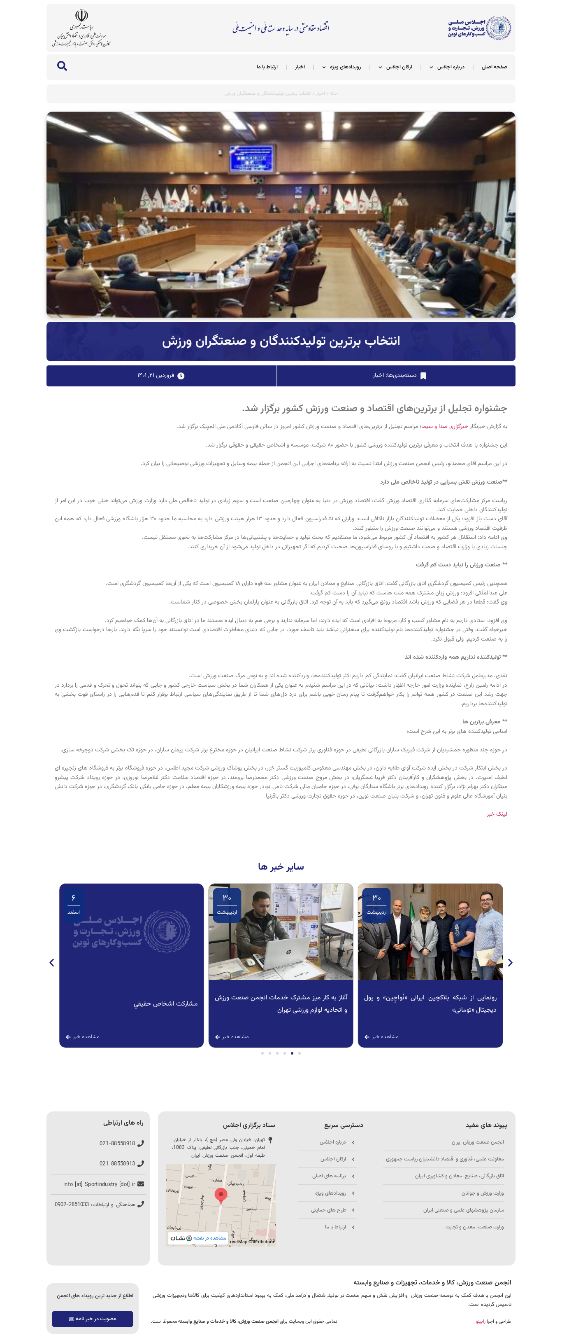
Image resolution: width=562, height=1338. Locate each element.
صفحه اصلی (494, 67)
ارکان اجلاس (399, 67)
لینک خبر (497, 814)
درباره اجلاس (450, 67)
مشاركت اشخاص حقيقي (315, 1004)
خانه (334, 93)
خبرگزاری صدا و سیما (444, 426)
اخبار (300, 67)
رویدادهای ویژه (345, 67)
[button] (51, 962)
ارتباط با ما (267, 67)
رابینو (480, 1321)
